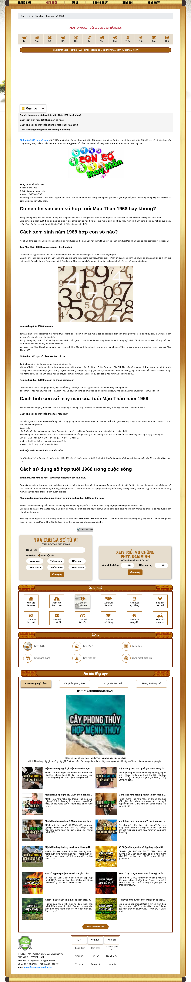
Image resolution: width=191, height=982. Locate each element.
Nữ (52, 555)
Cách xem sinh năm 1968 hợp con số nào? (42, 120)
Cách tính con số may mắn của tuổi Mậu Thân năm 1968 (49, 125)
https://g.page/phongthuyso (37, 967)
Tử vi (75, 2)
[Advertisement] (95, 77)
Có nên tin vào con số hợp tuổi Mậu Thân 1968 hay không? (50, 115)
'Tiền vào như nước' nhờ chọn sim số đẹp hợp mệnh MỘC (142, 899)
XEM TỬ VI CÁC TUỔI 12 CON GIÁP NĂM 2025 (96, 28)
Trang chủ (24, 2)
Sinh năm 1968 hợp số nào (34, 140)
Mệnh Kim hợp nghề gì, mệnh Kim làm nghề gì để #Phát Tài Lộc (69, 768)
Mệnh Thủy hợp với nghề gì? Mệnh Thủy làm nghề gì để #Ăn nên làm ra (142, 768)
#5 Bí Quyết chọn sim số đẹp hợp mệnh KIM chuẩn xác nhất (142, 847)
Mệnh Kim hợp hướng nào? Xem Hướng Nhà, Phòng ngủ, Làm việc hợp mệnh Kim (69, 847)
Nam (43, 555)
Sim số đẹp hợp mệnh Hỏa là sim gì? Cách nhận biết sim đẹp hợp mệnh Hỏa (69, 873)
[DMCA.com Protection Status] (25, 943)
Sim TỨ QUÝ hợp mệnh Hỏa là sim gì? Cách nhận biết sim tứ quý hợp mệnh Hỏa (142, 873)
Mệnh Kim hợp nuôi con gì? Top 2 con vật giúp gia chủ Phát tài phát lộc (142, 821)
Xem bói (128, 2)
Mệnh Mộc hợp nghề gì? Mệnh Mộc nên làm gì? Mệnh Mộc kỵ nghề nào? (69, 821)
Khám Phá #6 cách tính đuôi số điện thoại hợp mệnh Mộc (69, 899)
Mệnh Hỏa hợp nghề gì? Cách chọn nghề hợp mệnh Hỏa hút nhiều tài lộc (69, 794)
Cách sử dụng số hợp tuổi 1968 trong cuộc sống (45, 129)
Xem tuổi (51, 2)
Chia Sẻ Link (87, 529)
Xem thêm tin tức (95, 926)
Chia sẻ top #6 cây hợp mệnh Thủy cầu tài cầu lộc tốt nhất (95, 758)
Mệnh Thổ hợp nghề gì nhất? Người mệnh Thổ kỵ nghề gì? (142, 794)
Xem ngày (154, 2)
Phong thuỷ (100, 2)
